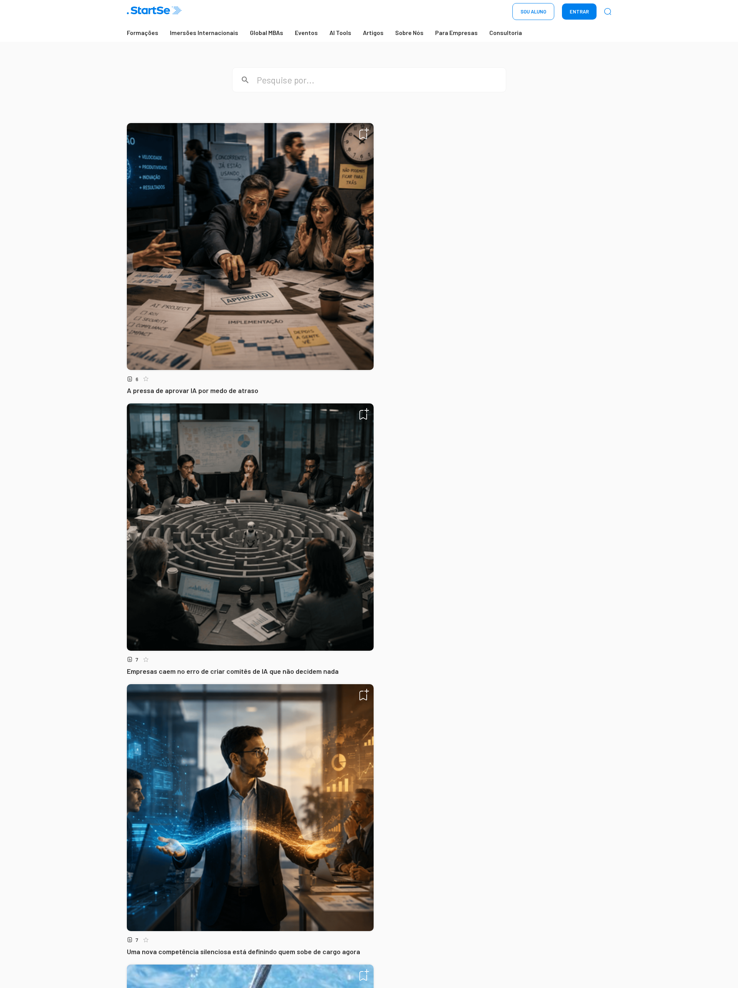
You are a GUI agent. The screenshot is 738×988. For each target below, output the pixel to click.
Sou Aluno (533, 11)
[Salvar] (364, 133)
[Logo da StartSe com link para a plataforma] (154, 11)
